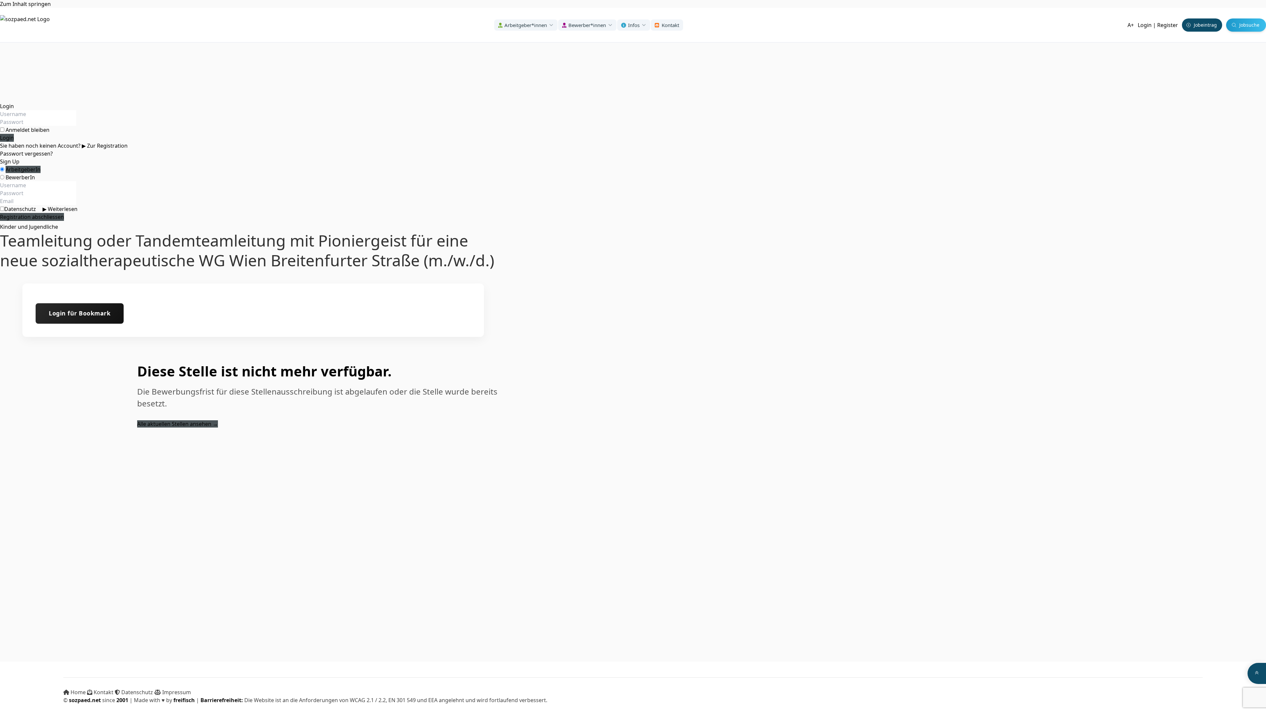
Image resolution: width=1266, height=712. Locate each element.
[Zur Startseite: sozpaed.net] (25, 25)
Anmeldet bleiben (27, 130)
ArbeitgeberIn (23, 169)
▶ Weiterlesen (60, 209)
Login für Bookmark (79, 313)
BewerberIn (20, 177)
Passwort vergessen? (26, 153)
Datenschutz (40, 209)
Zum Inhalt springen (25, 4)
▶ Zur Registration (105, 145)
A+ (1131, 25)
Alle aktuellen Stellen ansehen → (177, 424)
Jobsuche (1249, 25)
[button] (526, 25)
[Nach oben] (1257, 673)
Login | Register (1158, 25)
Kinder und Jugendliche (29, 226)
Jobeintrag (1205, 25)
